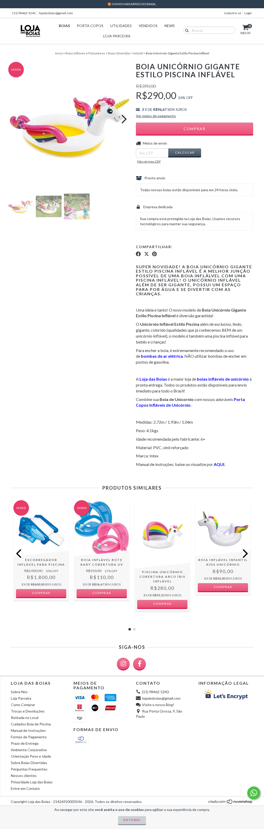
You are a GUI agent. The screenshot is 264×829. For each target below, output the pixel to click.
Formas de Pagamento (29, 737)
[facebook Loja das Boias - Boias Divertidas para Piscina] (139, 664)
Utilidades (121, 25)
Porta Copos (90, 25)
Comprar (102, 593)
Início (59, 53)
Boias (64, 25)
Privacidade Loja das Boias (32, 782)
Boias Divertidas (119, 53)
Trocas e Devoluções (28, 711)
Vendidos (148, 25)
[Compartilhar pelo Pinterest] (154, 254)
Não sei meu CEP (149, 161)
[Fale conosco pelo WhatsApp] (253, 792)
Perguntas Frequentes (29, 769)
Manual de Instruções (28, 730)
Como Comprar (23, 704)
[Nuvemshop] (230, 803)
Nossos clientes (24, 775)
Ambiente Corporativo (29, 750)
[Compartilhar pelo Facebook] (138, 254)
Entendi (132, 820)
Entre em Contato (25, 788)
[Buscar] (186, 30)
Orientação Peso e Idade (31, 756)
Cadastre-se (232, 13)
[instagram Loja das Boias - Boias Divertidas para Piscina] (123, 664)
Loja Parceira (116, 36)
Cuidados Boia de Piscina (31, 724)
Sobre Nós (19, 692)
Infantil (138, 53)
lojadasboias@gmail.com (56, 13)
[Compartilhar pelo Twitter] (146, 254)
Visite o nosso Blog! (158, 704)
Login (248, 13)
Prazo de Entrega (24, 743)
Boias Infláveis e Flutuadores (85, 53)
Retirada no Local (24, 717)
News (169, 25)
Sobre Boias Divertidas (29, 762)
